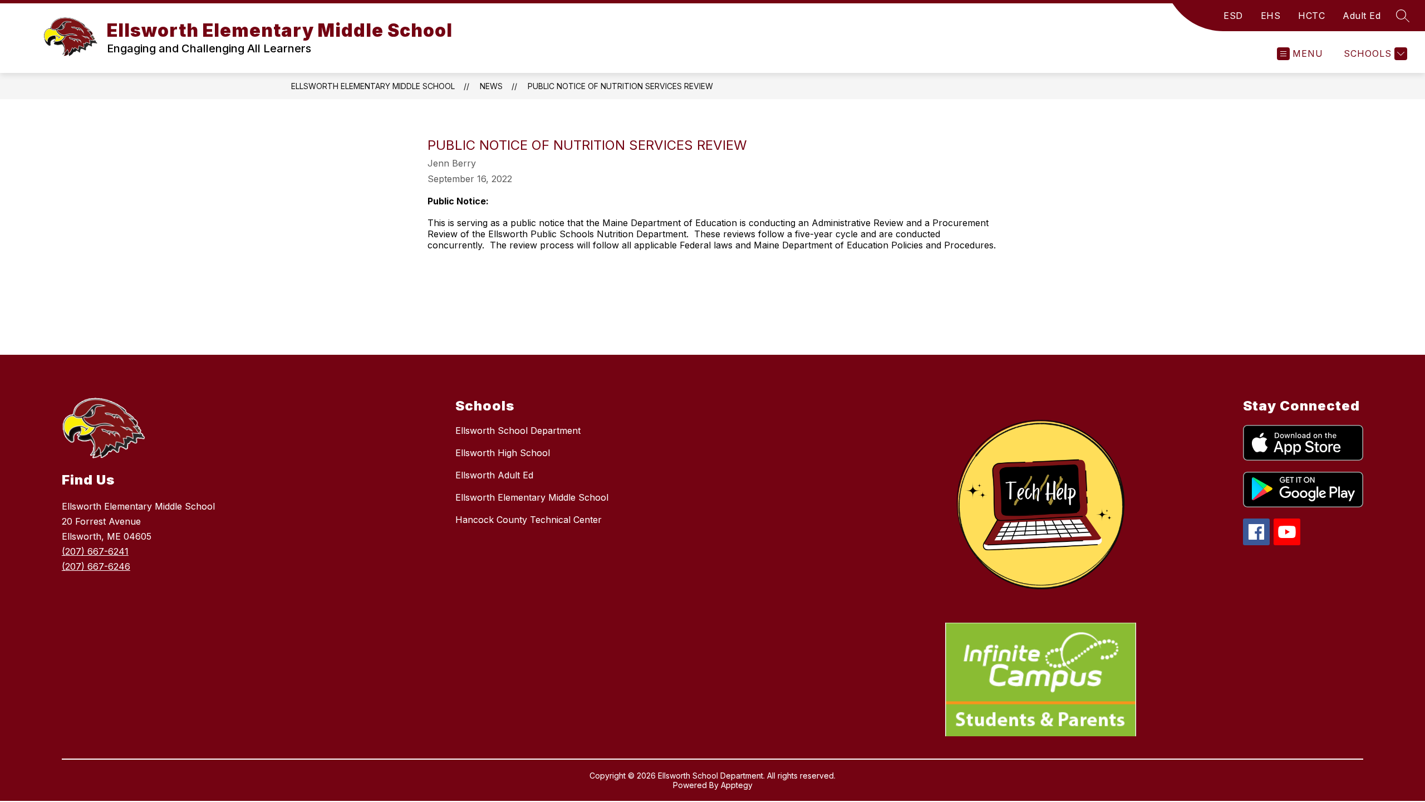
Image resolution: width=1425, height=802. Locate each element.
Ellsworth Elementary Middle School (373, 86)
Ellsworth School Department (518, 430)
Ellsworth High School (502, 452)
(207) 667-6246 (96, 566)
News (491, 86)
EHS (1271, 15)
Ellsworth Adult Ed (494, 475)
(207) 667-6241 (95, 551)
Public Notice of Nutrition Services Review (620, 86)
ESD (1233, 15)
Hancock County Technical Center (528, 519)
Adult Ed (1361, 15)
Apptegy (737, 785)
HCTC (1311, 15)
